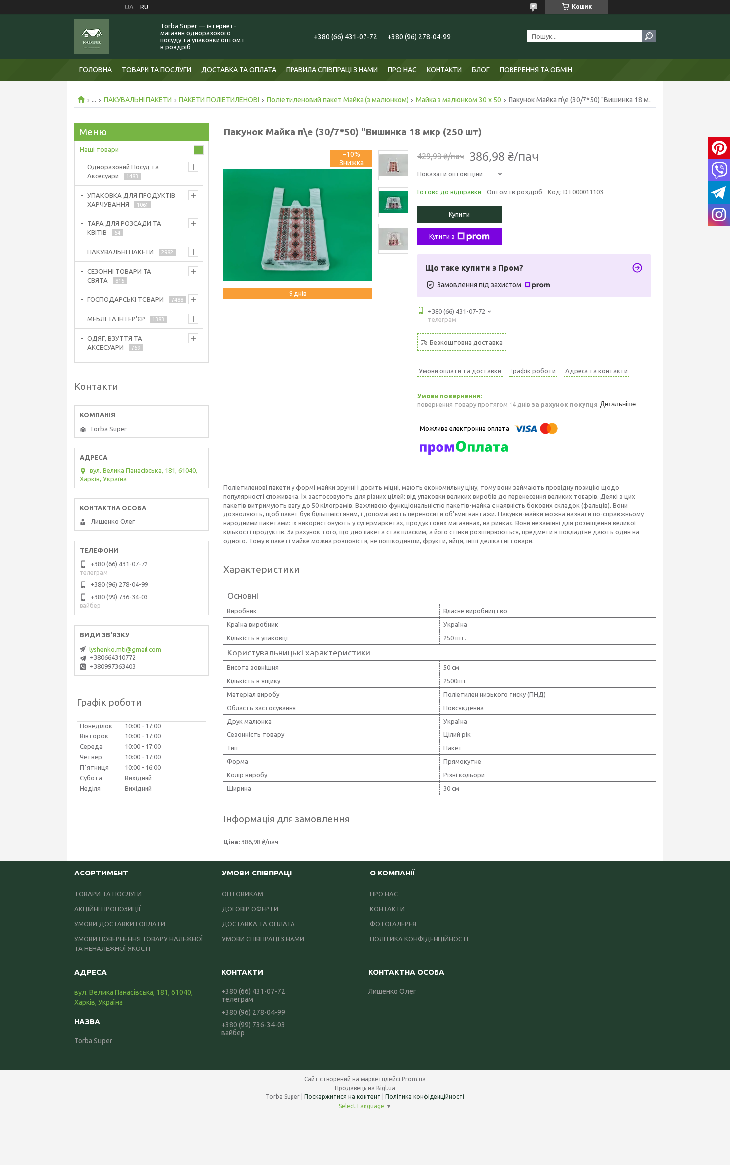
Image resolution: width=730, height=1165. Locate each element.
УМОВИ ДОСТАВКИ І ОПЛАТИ (119, 923)
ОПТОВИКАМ (242, 893)
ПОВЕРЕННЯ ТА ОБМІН (536, 69)
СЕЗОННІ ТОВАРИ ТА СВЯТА (119, 276)
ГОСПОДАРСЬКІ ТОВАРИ (125, 299)
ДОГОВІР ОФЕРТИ (250, 908)
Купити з (442, 236)
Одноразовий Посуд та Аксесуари (123, 171)
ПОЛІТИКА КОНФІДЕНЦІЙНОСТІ (419, 938)
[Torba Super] (111, 36)
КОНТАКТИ (444, 69)
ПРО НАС (402, 69)
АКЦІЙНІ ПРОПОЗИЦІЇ (107, 908)
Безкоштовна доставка (466, 342)
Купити (459, 214)
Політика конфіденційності (424, 1096)
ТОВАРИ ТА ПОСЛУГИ (156, 69)
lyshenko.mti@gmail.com (125, 649)
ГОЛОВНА (95, 69)
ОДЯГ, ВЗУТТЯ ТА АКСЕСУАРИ (114, 343)
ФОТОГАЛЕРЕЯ (393, 923)
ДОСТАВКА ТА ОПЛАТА (238, 69)
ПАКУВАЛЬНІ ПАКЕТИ (138, 100)
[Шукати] (649, 36)
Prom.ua (414, 1079)
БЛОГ (481, 69)
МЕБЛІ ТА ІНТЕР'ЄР (116, 318)
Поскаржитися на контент (342, 1096)
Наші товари (99, 149)
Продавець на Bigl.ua (365, 1088)
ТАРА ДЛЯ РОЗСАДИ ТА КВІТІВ (124, 228)
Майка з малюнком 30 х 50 (458, 100)
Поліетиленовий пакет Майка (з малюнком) (338, 100)
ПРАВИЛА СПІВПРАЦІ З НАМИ (332, 69)
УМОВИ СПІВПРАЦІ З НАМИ (263, 938)
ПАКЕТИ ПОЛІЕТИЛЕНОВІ (219, 100)
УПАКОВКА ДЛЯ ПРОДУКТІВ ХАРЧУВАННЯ (131, 200)
